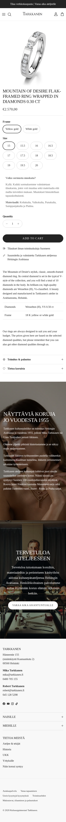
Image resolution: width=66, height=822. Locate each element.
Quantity (8, 216)
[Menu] (3, 14)
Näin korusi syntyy (13, 766)
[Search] (11, 14)
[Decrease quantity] (6, 223)
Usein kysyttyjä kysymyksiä (16, 795)
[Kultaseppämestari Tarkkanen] (33, 14)
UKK (6, 755)
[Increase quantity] (19, 223)
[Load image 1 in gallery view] (33, 54)
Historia (7, 749)
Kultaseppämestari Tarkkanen (23, 810)
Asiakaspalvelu (10, 791)
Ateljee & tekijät (11, 743)
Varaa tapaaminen (29, 791)
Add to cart (33, 238)
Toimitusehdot (39, 795)
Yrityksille (8, 760)
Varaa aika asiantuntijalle (32, 605)
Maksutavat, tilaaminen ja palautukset (20, 800)
